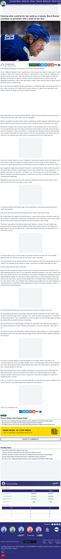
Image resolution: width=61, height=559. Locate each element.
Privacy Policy (44, 542)
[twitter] (42, 64)
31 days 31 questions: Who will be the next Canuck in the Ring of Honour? (21, 452)
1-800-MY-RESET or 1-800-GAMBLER (25, 546)
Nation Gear (56, 1)
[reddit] (52, 64)
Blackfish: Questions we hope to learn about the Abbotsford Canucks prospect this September (27, 454)
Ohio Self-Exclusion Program (9, 548)
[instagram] (55, 524)
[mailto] (49, 64)
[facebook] (39, 64)
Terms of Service (50, 542)
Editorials (25, 1)
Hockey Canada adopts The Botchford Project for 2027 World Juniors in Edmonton (24, 457)
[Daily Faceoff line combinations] (55, 64)
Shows (32, 1)
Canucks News (15, 1)
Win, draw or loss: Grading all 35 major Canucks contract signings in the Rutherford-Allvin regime (27, 459)
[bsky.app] (45, 64)
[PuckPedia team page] (58, 64)
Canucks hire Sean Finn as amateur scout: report (15, 450)
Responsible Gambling (57, 542)
